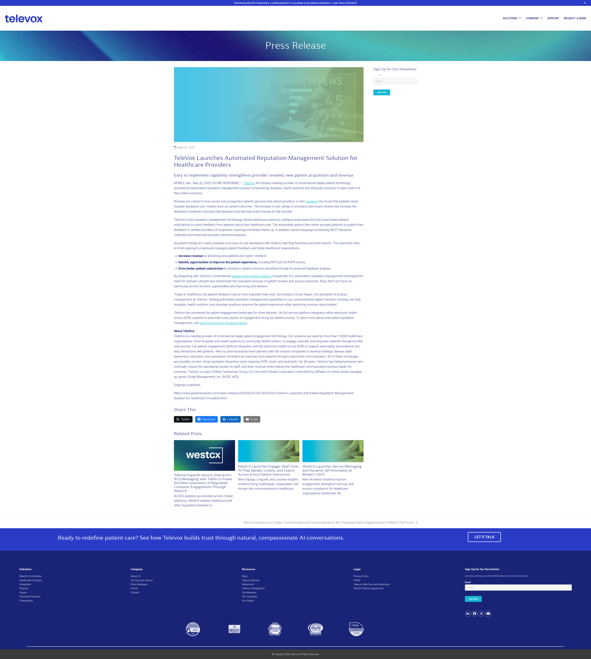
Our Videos (248, 600)
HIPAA (357, 580)
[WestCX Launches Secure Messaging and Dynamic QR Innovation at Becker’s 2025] (333, 451)
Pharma (23, 588)
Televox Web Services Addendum (372, 584)
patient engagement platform (251, 276)
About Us (136, 576)
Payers (23, 592)
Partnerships (26, 600)
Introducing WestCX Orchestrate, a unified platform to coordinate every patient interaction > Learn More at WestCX (295, 3)
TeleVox (248, 183)
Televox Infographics (253, 588)
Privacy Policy (361, 576)
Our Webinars (249, 592)
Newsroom (248, 584)
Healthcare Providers (30, 580)
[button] (584, 3)
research (312, 201)
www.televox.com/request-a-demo (223, 323)
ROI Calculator (250, 596)
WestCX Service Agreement (369, 588)
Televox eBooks (251, 580)
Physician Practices (29, 596)
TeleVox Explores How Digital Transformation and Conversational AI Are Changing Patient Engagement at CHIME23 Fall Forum (328, 523)
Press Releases (139, 584)
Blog (244, 576)
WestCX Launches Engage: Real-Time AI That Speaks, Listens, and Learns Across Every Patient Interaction (268, 470)
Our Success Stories (142, 580)
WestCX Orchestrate (30, 576)
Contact (135, 592)
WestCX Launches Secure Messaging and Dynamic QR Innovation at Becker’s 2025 (332, 470)
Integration (25, 584)
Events (134, 588)
